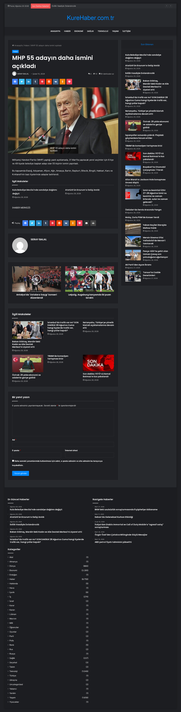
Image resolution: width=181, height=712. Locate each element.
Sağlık (90, 31)
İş (10, 597)
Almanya (13, 561)
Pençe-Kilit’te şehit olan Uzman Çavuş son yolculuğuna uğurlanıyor (155, 254)
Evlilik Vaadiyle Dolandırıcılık (64, 6)
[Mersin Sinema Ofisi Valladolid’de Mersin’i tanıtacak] (133, 241)
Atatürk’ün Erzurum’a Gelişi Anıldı (82, 189)
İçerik (11, 592)
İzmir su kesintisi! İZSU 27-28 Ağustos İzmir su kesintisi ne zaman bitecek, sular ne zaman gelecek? (155, 196)
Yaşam (115, 31)
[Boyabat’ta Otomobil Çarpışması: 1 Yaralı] (133, 171)
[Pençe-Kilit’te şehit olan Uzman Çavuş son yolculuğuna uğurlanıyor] (133, 255)
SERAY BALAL (23, 74)
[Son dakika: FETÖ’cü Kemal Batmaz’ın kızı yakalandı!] (98, 363)
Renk (11, 645)
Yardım (12, 693)
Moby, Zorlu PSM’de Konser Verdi (142, 217)
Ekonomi (78, 31)
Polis (11, 640)
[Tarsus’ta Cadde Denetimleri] (133, 276)
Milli (11, 623)
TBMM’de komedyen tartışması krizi (58, 357)
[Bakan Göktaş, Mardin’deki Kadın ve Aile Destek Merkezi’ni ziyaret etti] (27, 330)
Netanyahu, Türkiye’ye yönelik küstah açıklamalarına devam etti (98, 325)
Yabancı (13, 689)
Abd (11, 557)
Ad (14, 440)
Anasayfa (55, 31)
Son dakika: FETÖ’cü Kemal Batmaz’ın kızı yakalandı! (96, 375)
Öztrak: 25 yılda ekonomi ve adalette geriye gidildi (26, 376)
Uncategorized (16, 684)
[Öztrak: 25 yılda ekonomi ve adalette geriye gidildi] (27, 363)
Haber (67, 31)
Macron (12, 618)
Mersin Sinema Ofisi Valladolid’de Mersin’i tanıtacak (154, 240)
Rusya (12, 654)
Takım (12, 667)
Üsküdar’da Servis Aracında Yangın (143, 209)
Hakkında (13, 583)
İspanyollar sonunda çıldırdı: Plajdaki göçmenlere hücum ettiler (144, 137)
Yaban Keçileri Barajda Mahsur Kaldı (154, 226)
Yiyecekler (14, 702)
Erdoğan (13, 575)
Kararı (12, 610)
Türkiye (12, 676)
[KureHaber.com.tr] (90, 17)
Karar (11, 605)
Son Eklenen (147, 44)
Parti (11, 636)
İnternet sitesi (71, 450)
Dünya (12, 566)
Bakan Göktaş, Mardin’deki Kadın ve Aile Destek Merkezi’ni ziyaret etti (26, 344)
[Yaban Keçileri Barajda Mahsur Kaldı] (133, 229)
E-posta (16, 450)
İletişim (127, 31)
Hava (11, 588)
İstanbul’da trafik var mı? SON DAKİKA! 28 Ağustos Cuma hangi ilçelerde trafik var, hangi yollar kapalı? (63, 326)
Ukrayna (13, 680)
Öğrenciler (14, 627)
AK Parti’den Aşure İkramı (138, 264)
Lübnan (12, 614)
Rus (11, 649)
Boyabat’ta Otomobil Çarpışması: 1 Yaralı (154, 168)
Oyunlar (13, 632)
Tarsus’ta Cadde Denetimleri (151, 274)
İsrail (11, 601)
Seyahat (13, 662)
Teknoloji (103, 31)
